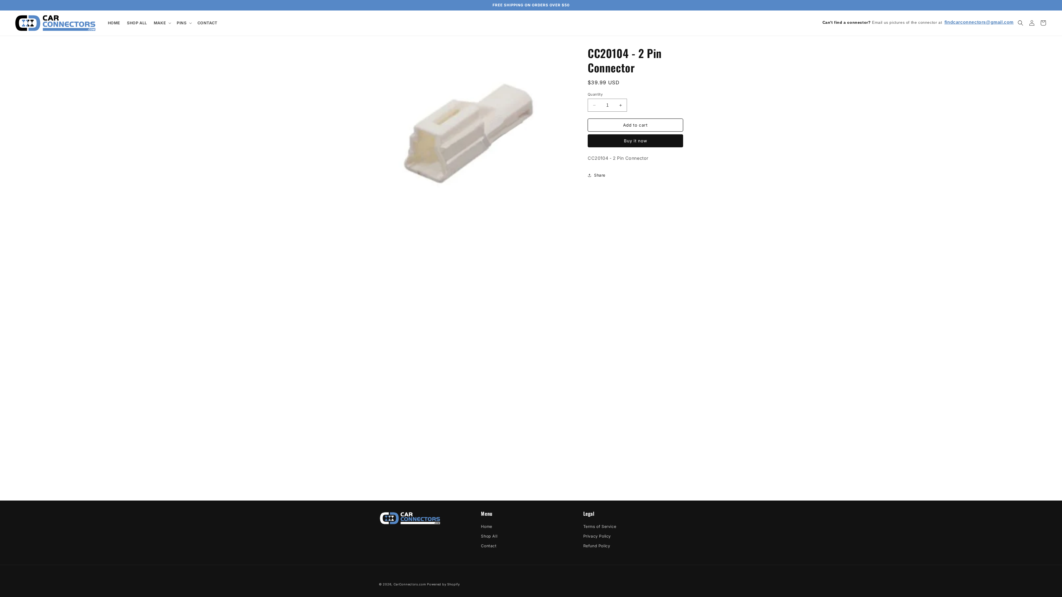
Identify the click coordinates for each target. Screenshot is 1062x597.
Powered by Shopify (443, 584)
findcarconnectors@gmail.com (979, 22)
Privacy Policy (597, 536)
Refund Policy (596, 545)
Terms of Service (599, 526)
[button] (161, 23)
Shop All (489, 536)
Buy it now (635, 140)
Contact (488, 545)
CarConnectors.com (410, 584)
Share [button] (599, 175)
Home (486, 526)
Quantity (595, 94)
